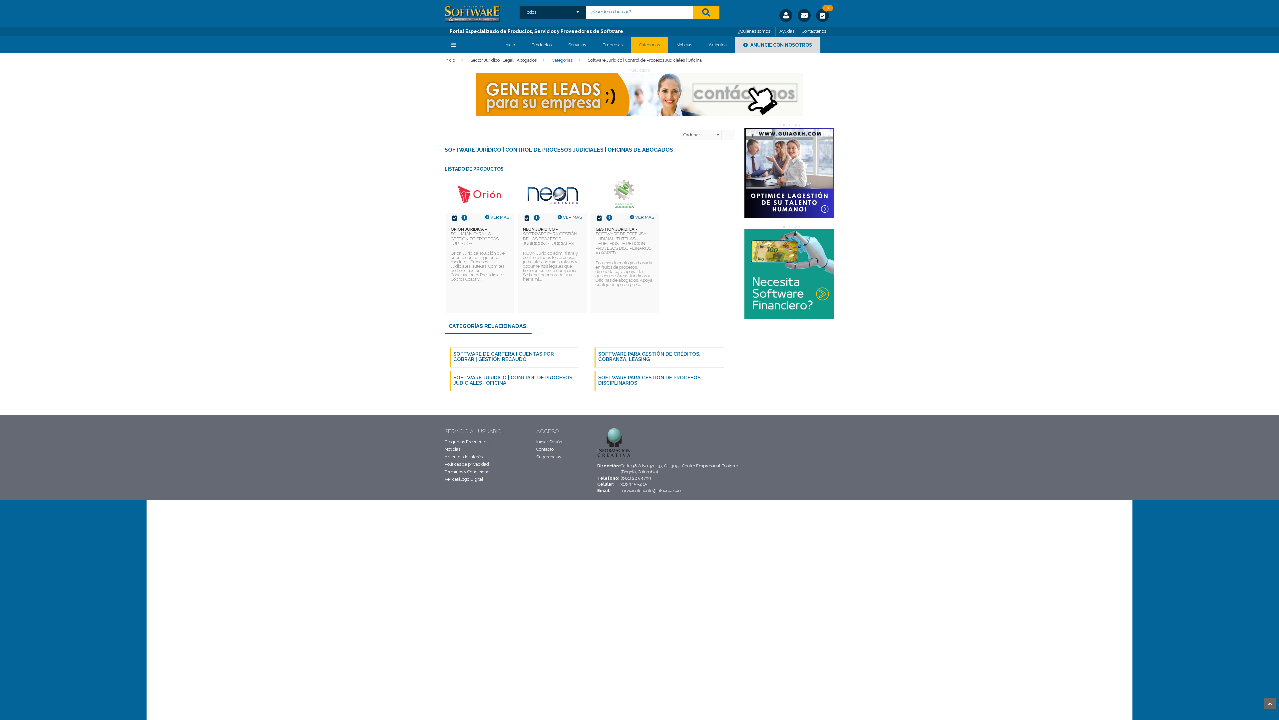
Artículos (717, 44)
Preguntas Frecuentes (466, 441)
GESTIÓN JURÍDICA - (623, 241)
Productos (542, 44)
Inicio (510, 44)
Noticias (684, 44)
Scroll (1270, 703)
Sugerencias (548, 456)
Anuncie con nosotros (780, 45)
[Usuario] (785, 15)
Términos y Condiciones (468, 471)
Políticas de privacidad (467, 464)
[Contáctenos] (804, 15)
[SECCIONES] (470, 45)
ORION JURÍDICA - (475, 236)
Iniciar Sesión (549, 441)
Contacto (545, 449)
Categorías (649, 44)
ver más (499, 217)
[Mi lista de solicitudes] (822, 16)
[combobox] (553, 10)
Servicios (577, 44)
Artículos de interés (464, 456)
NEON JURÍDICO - (550, 236)
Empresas (613, 44)
